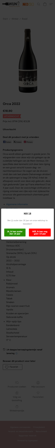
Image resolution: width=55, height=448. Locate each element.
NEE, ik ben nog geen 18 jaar (39, 232)
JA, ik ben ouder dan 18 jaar (15, 232)
